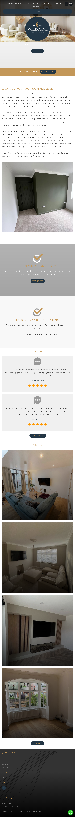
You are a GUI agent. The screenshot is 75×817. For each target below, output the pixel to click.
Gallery (5, 764)
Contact (5, 767)
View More (38, 743)
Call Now (37, 51)
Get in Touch (48, 71)
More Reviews (38, 435)
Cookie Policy (7, 777)
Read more (55, 376)
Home (4, 758)
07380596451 (7, 803)
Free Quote (38, 281)
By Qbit (39, 811)
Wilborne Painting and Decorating (37, 29)
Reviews (5, 761)
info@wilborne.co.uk (10, 806)
